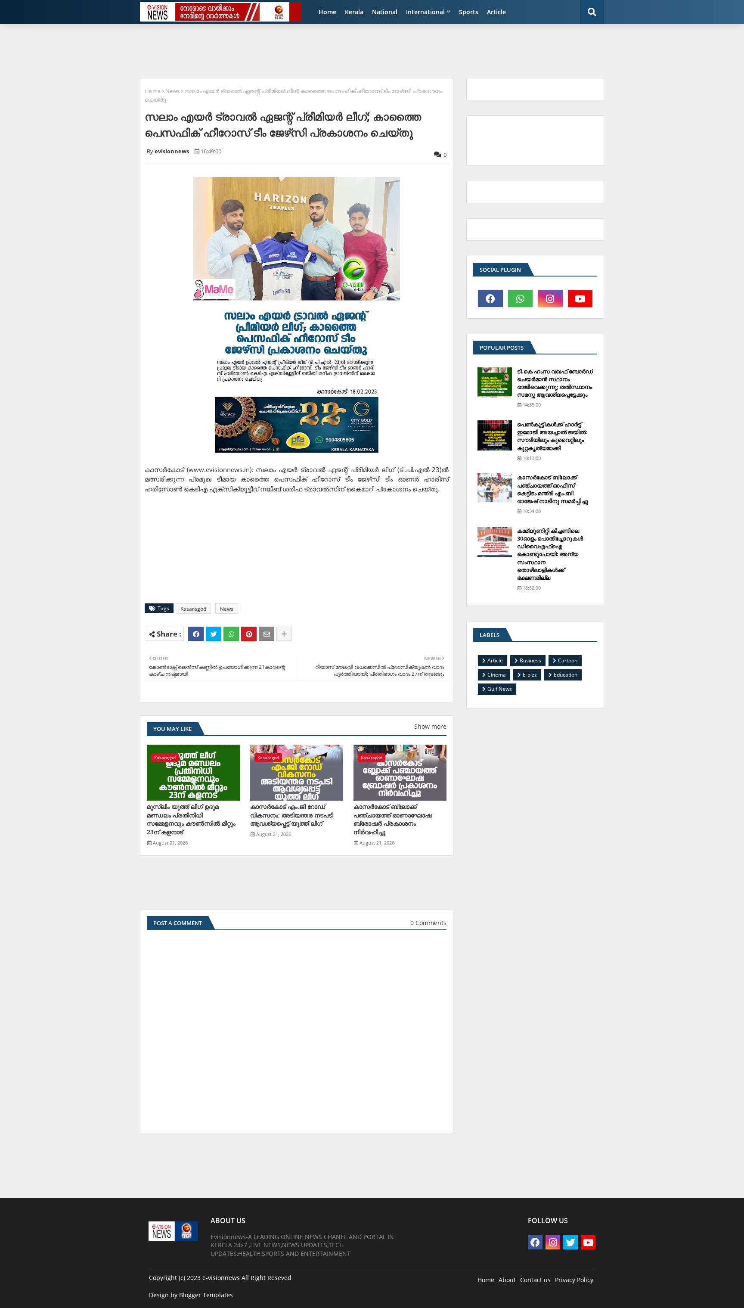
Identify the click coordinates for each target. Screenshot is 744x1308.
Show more (430, 726)
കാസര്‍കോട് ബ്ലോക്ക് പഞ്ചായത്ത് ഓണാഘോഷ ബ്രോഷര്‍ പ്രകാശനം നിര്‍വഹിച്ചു (392, 819)
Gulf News (499, 689)
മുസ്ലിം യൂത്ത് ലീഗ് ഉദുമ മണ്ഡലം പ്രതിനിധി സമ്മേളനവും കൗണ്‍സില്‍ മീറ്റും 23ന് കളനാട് (191, 819)
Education (565, 674)
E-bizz (530, 674)
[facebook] (490, 298)
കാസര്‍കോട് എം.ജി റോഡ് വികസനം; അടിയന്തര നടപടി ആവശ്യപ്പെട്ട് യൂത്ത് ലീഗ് (291, 814)
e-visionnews (221, 1278)
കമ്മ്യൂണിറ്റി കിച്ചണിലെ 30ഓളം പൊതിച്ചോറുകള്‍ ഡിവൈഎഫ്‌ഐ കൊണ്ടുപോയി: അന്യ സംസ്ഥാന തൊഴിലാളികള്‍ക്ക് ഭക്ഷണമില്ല (550, 554)
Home (327, 12)
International (425, 12)
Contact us (535, 1280)
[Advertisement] (344, 50)
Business (530, 660)
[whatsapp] (520, 298)
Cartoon (567, 660)
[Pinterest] (249, 634)
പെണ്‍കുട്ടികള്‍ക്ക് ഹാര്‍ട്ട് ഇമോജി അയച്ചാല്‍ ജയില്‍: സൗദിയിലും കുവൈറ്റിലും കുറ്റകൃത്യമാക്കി (552, 436)
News (172, 91)
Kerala (354, 12)
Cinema (496, 674)
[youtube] (580, 298)
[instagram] (550, 298)
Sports (468, 12)
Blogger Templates (206, 1295)
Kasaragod (193, 608)
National (384, 12)
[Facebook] (196, 634)
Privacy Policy (574, 1280)
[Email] (266, 634)
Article (496, 12)
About (507, 1280)
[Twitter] (213, 634)
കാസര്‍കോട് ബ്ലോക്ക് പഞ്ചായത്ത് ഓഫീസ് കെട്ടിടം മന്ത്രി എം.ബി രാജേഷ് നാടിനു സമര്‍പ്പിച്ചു (552, 489)
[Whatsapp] (231, 634)
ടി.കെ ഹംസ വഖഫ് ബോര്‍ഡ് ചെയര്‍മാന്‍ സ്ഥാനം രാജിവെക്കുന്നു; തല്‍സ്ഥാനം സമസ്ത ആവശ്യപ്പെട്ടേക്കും (555, 383)
